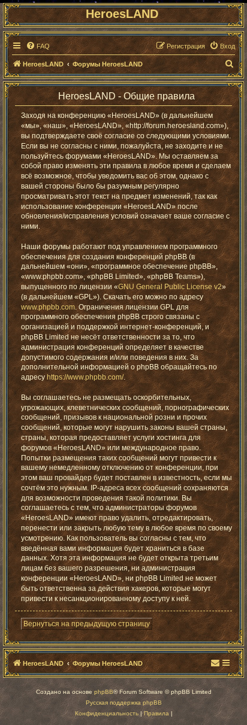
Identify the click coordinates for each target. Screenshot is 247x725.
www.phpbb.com (48, 307)
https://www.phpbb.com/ (85, 377)
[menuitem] (38, 46)
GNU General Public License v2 (170, 287)
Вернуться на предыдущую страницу (86, 624)
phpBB (103, 691)
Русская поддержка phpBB (124, 702)
